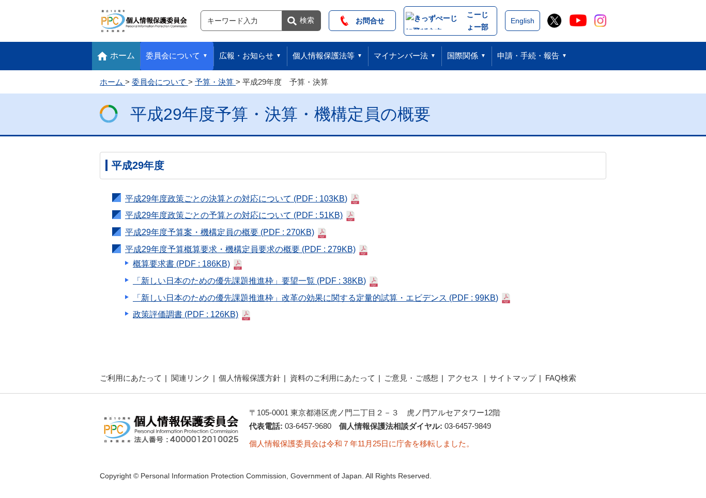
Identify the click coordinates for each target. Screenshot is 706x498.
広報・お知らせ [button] (246, 55)
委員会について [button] (173, 55)
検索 (307, 20)
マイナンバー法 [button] (401, 55)
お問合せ (366, 21)
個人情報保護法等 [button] (324, 55)
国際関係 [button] (462, 55)
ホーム (122, 55)
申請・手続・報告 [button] (528, 55)
